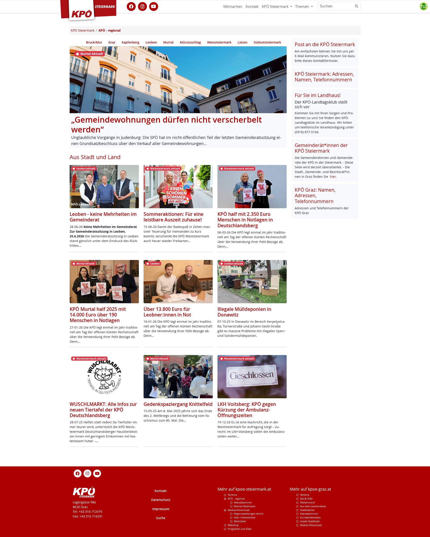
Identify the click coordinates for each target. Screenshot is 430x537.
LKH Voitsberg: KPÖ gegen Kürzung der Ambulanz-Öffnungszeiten (246, 409)
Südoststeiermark (267, 42)
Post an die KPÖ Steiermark (325, 44)
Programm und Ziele (239, 529)
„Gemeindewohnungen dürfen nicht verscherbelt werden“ (166, 124)
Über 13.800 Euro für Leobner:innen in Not (167, 312)
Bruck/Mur (94, 42)
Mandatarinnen (243, 502)
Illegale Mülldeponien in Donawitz (244, 312)
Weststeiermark (219, 42)
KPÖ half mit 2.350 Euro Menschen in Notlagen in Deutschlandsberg (245, 219)
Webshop (233, 525)
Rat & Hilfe (306, 498)
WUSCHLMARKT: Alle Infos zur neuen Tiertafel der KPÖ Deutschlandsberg (103, 409)
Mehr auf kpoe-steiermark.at (244, 489)
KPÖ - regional (236, 498)
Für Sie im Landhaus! (318, 95)
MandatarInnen (309, 513)
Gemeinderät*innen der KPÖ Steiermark (321, 148)
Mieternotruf (307, 502)
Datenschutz (160, 500)
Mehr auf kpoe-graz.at (310, 489)
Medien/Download (238, 510)
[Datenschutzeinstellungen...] (423, 6)
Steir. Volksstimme (244, 517)
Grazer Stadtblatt (310, 521)
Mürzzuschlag (190, 42)
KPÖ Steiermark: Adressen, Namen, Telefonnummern (324, 77)
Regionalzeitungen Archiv (248, 513)
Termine (232, 494)
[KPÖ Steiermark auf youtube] (153, 6)
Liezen (242, 42)
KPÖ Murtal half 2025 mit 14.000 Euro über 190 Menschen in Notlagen (98, 314)
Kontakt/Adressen (310, 517)
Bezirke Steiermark (244, 506)
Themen (302, 6)
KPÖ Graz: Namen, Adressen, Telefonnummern (315, 195)
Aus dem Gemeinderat (313, 506)
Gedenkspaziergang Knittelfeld (178, 404)
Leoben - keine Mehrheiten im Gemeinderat (103, 217)
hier (333, 176)
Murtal (168, 42)
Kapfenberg (130, 42)
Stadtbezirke (307, 510)
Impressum (160, 509)
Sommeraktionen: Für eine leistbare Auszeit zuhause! (173, 217)
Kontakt (252, 6)
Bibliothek (240, 521)
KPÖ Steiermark (275, 6)
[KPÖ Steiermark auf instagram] (142, 6)
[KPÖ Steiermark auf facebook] (131, 6)
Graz (111, 42)
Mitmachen (232, 6)
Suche (160, 518)
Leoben (151, 42)
